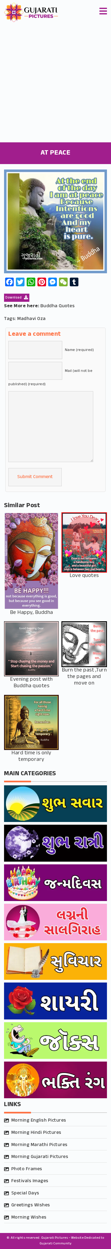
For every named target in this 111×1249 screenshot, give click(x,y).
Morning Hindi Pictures (36, 1133)
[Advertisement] (55, 84)
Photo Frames (26, 1169)
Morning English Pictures (38, 1120)
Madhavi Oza (31, 319)
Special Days (25, 1193)
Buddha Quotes (57, 306)
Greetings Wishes (30, 1205)
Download (14, 297)
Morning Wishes (29, 1217)
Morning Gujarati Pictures (39, 1157)
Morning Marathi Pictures (39, 1145)
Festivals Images (29, 1181)
